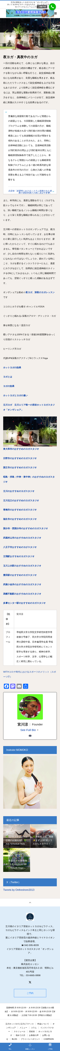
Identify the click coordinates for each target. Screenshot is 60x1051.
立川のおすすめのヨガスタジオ (19, 491)
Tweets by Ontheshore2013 (18, 890)
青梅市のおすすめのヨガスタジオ (20, 509)
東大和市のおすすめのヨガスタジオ (21, 449)
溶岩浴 (32, 1031)
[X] (30, 982)
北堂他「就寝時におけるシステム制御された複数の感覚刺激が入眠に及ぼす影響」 (30, 192)
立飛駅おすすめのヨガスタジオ (19, 556)
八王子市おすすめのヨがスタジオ (20, 547)
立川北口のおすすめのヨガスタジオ (21, 500)
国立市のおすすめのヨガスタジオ (20, 467)
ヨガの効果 (8, 386)
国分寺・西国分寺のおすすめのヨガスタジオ (25, 528)
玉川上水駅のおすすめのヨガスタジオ (22, 565)
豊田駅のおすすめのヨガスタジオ (20, 575)
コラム (34, 1028)
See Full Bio (28, 730)
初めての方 (20, 1035)
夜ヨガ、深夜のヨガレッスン (40, 292)
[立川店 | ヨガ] (30, 917)
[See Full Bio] (38, 730)
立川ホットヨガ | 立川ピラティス (19, 1024)
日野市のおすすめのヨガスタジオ (20, 458)
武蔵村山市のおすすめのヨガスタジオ (22, 537)
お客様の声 (34, 1035)
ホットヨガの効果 (12, 367)
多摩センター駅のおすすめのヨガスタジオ (24, 603)
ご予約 (30, 993)
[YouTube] (30, 736)
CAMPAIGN (49, 1039)
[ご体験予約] (52, 6)
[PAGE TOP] (30, 902)
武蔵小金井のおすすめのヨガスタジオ (22, 584)
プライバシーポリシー (30, 1039)
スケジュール (19, 1031)
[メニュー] (55, 13)
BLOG (14, 1039)
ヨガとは (7, 376)
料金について (43, 1024)
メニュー (23, 1028)
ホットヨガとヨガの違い (15, 395)
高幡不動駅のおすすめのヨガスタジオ (22, 593)
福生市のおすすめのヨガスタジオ (20, 519)
